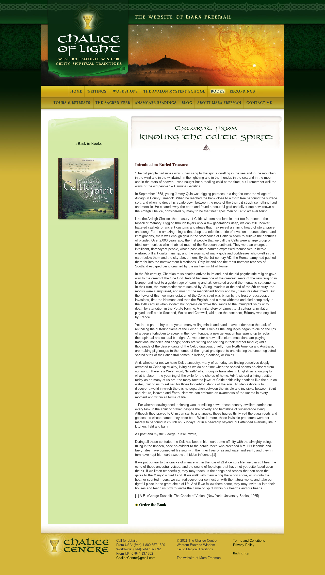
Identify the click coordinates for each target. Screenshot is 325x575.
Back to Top (241, 553)
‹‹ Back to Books (88, 143)
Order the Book (152, 504)
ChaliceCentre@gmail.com (135, 558)
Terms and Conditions (249, 540)
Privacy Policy (243, 545)
